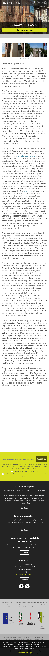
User (38, 2)
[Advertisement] (24, 417)
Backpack (45, 2)
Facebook (21, 586)
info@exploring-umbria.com (24, 574)
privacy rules (25, 466)
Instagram (27, 586)
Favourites (41, 2)
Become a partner (24, 516)
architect (27, 191)
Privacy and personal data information (24, 540)
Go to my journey (24, 30)
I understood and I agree (25, 653)
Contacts (24, 560)
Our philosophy (24, 486)
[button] (20, 58)
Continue (24, 508)
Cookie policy (38, 639)
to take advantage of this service (26, 471)
